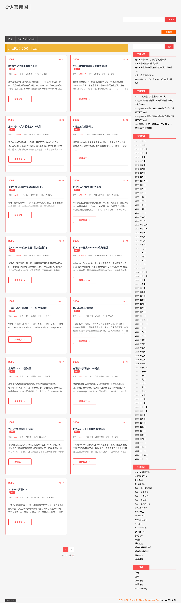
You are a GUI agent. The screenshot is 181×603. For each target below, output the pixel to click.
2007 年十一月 (141, 372)
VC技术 (97, 74)
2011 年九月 (140, 189)
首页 (10, 39)
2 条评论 (49, 195)
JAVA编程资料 (141, 508)
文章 (139, 580)
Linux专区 (139, 512)
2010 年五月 (140, 253)
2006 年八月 (140, 423)
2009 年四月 (140, 304)
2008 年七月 (140, 340)
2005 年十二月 (141, 455)
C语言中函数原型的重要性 (146, 63)
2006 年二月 (140, 447)
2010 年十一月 (141, 229)
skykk (16, 195)
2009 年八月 (140, 288)
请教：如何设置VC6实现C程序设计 (26, 187)
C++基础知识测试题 (83, 308)
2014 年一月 (140, 145)
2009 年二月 (140, 312)
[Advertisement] (86, 10)
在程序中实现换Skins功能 (86, 368)
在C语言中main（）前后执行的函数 (150, 60)
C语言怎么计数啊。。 (83, 126)
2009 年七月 (140, 292)
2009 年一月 (140, 316)
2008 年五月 (140, 348)
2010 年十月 (140, 233)
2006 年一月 (140, 451)
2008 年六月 (140, 344)
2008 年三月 (140, 356)
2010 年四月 (140, 257)
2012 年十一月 (141, 153)
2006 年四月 (140, 439)
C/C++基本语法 (141, 492)
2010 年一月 (140, 268)
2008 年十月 (140, 328)
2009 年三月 (140, 308)
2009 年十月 (140, 280)
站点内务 (139, 543)
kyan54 (81, 134)
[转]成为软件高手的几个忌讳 (22, 66)
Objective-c (139, 516)
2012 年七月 (140, 157)
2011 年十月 (140, 185)
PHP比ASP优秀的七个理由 (87, 187)
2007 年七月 (140, 387)
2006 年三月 (140, 443)
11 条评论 (47, 316)
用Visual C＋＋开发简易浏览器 (89, 429)
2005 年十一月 (141, 459)
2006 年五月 (140, 435)
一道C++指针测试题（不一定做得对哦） (28, 308)
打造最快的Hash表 (157, 97)
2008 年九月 (140, 332)
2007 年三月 (140, 395)
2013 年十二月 (141, 149)
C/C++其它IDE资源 (143, 488)
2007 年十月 (140, 376)
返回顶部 (10, 601)
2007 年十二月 (141, 368)
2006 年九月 (140, 419)
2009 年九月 (140, 284)
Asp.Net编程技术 (142, 472)
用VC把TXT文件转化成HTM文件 (24, 126)
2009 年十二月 (141, 272)
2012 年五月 (140, 165)
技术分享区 (140, 532)
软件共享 (139, 559)
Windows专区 (140, 528)
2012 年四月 (140, 169)
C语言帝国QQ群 (26, 39)
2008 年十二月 (141, 320)
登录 (137, 577)
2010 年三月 (140, 260)
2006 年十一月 (141, 411)
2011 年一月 (140, 221)
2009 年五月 (140, 300)
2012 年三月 (140, 173)
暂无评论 (111, 74)
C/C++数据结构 (141, 496)
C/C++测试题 (31, 316)
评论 (139, 584)
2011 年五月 (140, 205)
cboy (16, 316)
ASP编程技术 (99, 195)
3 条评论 (115, 195)
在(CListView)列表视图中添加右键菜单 (28, 247)
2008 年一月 (140, 364)
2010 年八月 (140, 241)
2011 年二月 (140, 217)
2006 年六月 (140, 431)
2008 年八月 (140, 336)
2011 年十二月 (141, 181)
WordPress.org (141, 588)
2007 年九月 (140, 380)
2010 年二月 (140, 264)
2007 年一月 (140, 403)
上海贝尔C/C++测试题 (19, 368)
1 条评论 (43, 74)
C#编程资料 (140, 484)
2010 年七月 (140, 245)
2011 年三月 (140, 213)
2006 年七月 (140, 427)
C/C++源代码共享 (100, 255)
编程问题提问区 (98, 134)
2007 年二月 (140, 399)
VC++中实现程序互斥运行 (21, 429)
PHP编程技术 (141, 520)
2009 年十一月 (141, 276)
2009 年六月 (140, 296)
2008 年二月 (140, 360)
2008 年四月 (140, 352)
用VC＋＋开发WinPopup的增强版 (90, 247)
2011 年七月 (140, 197)
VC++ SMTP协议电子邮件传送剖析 (90, 66)
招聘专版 (139, 536)
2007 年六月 (140, 391)
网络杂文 (29, 74)
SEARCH (170, 20)
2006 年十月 (140, 415)
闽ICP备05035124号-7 (149, 600)
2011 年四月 (140, 209)
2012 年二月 (140, 177)
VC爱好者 (82, 74)
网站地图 (133, 600)
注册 (137, 573)
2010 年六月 (140, 249)
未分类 (138, 540)
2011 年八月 (140, 193)
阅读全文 (18, 98)
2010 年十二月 (141, 225)
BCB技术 (139, 480)
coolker (138, 97)
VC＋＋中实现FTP (17, 489)
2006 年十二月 (141, 407)
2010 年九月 (140, 237)
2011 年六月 (140, 201)
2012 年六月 (140, 161)
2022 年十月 (140, 141)
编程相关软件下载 (143, 547)
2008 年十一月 (141, 324)
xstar (16, 74)
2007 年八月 (140, 383)
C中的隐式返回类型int (144, 75)
